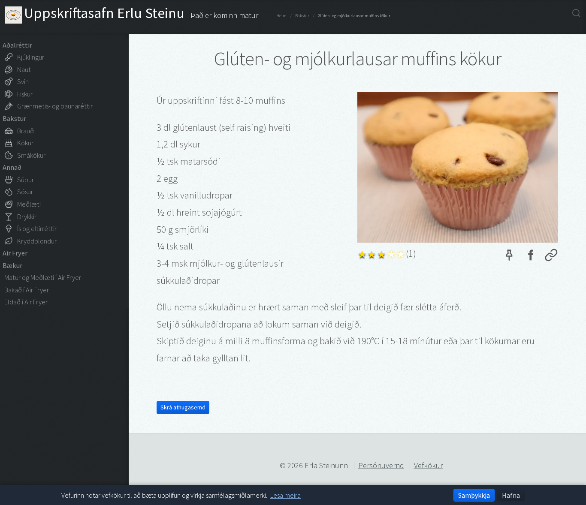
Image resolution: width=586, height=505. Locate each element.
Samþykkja (474, 495)
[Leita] (576, 13)
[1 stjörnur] (362, 253)
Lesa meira (285, 495)
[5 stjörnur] (401, 253)
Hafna (511, 495)
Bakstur (302, 15)
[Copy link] (551, 257)
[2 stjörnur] (372, 253)
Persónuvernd (381, 465)
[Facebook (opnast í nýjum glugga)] (530, 257)
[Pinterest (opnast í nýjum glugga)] (509, 257)
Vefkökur (428, 465)
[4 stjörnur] (391, 253)
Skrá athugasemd (182, 407)
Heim (281, 15)
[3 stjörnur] (382, 253)
